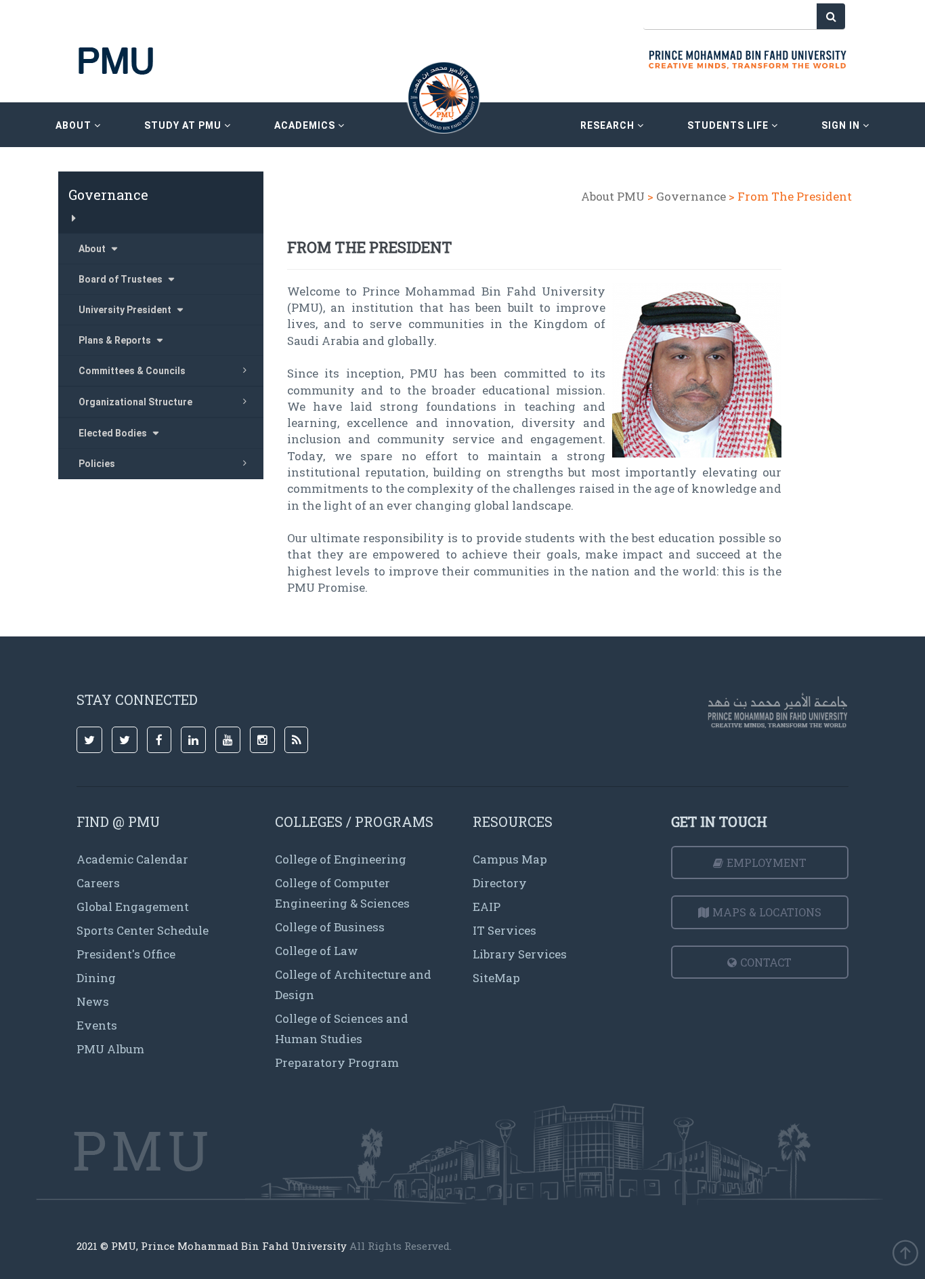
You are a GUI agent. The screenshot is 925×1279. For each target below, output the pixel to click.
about (75, 125)
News (93, 1001)
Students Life (729, 125)
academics (306, 125)
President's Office (126, 954)
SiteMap (496, 978)
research (608, 125)
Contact (766, 962)
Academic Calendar (132, 859)
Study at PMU (184, 125)
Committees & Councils (132, 370)
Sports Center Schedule (143, 930)
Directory (500, 883)
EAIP (486, 906)
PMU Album (110, 1049)
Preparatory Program (337, 1062)
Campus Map (510, 859)
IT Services (504, 930)
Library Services (520, 954)
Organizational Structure (135, 402)
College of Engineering (340, 859)
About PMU (613, 196)
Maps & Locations (766, 912)
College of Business (330, 927)
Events (97, 1025)
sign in (842, 125)
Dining (96, 978)
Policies (97, 463)
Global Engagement (133, 906)
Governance (691, 196)
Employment (766, 862)
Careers (98, 883)
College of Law (316, 950)
